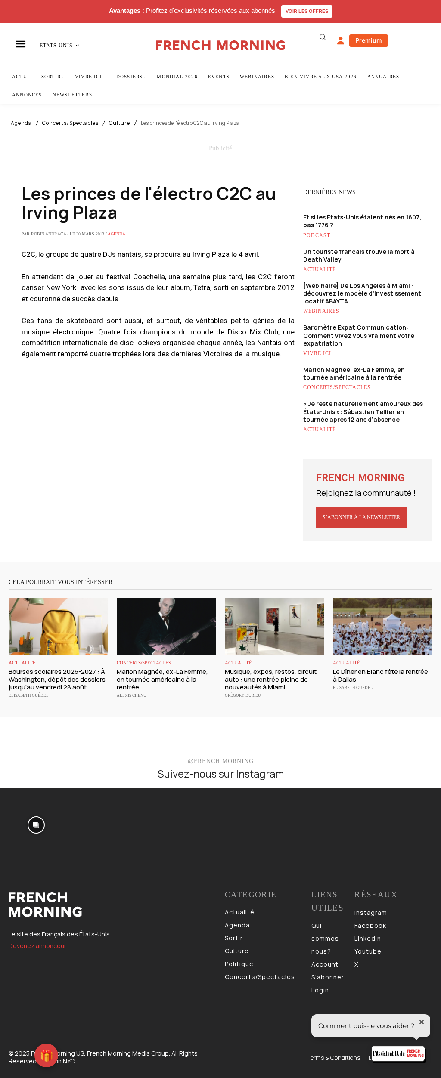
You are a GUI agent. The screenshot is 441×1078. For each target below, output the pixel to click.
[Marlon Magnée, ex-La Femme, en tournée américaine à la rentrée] (166, 626)
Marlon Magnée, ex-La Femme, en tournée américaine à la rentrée (354, 373)
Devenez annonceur (37, 946)
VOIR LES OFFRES (307, 11)
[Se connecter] (340, 41)
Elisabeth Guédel (29, 695)
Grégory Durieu (243, 695)
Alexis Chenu (131, 695)
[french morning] (220, 45)
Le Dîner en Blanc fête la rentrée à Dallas (380, 675)
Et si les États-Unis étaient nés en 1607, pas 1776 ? (362, 221)
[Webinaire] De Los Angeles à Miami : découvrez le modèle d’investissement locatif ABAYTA (362, 293)
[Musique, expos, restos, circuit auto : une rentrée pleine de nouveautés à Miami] (274, 626)
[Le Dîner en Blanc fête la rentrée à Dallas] (382, 626)
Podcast (316, 235)
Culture (119, 123)
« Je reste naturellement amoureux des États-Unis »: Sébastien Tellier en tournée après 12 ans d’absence (363, 411)
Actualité (319, 269)
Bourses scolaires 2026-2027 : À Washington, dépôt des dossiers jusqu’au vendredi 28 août (57, 679)
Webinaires (321, 311)
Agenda (21, 123)
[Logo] (112, 904)
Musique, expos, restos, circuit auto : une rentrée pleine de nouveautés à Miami (271, 679)
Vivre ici (317, 353)
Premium (368, 40)
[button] (323, 37)
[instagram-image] (36, 824)
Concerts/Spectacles (70, 123)
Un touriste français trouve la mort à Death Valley (359, 255)
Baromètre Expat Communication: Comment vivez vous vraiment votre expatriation (358, 335)
